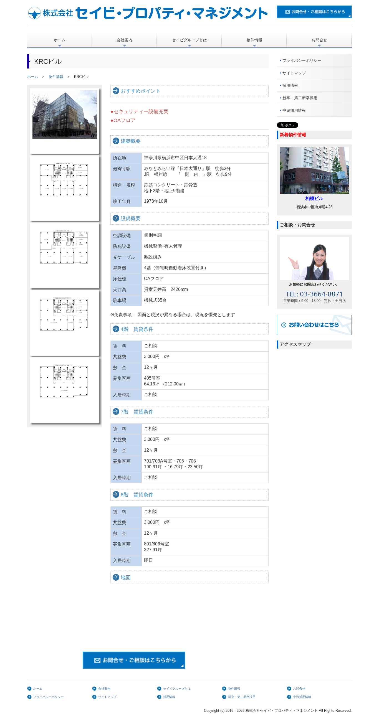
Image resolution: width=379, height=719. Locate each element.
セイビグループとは (189, 40)
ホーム (59, 40)
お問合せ (319, 40)
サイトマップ (294, 73)
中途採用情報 (294, 110)
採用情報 (290, 85)
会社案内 (124, 40)
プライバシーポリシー (301, 60)
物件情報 (254, 40)
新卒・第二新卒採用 (299, 98)
